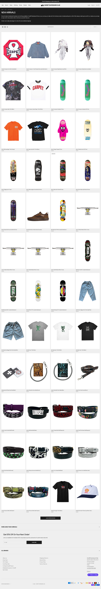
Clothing (16, 5)
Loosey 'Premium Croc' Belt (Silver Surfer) (83, 470)
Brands (25, 5)
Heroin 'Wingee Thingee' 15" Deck (56, 149)
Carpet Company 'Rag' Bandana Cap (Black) (83, 69)
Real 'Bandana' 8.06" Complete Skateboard (9, 309)
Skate (11, 5)
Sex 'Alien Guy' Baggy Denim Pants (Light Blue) (83, 309)
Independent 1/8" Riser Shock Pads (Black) (9, 390)
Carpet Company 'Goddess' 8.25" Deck (82, 109)
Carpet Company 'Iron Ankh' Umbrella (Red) (9, 69)
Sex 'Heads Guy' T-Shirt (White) (56, 350)
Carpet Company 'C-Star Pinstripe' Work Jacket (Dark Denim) (36, 69)
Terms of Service (43, 564)
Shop (5, 9)
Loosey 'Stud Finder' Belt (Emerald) (7, 470)
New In (6, 5)
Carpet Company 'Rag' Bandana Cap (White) (58, 69)
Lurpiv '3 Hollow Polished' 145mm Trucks (8, 269)
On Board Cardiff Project (8, 566)
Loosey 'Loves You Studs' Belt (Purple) (8, 430)
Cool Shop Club (6, 564)
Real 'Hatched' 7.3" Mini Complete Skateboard (58, 229)
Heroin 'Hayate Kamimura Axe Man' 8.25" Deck (9, 229)
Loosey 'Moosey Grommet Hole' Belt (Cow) (33, 470)
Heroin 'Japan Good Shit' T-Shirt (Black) (32, 149)
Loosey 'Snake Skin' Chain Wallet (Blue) (57, 390)
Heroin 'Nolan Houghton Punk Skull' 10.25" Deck (34, 189)
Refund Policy (43, 560)
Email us (88, 571)
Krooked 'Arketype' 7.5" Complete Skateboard (58, 309)
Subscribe (34, 542)
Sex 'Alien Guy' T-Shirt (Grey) (31, 350)
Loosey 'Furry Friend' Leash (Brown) (82, 390)
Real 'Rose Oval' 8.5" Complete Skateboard (83, 269)
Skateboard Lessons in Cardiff (9, 568)
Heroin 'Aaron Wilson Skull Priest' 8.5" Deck (83, 189)
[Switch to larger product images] (2, 27)
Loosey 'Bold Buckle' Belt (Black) (31, 430)
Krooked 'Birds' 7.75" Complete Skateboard (33, 309)
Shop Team (5, 560)
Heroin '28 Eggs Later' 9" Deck (6, 189)
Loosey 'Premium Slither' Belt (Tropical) (32, 510)
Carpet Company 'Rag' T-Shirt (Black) (8, 109)
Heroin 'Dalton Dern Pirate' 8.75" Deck (57, 189)
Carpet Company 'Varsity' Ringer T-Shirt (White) (34, 109)
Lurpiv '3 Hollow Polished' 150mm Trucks (82, 229)
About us (5, 558)
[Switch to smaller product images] (5, 27)
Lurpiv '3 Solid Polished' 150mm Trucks (32, 269)
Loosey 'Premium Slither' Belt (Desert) (8, 510)
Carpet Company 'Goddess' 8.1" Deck (57, 109)
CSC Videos (5, 562)
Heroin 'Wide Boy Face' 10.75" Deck (81, 149)
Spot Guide (5, 570)
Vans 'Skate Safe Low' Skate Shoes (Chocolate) (34, 229)
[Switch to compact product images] (7, 27)
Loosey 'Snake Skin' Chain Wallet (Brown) (33, 390)
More (29, 5)
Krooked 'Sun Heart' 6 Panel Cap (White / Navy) (84, 510)
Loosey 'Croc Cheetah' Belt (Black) (57, 470)
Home (2, 9)
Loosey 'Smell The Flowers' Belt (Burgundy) (83, 430)
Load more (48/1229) (50, 518)
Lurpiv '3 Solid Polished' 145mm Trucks (57, 269)
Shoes (20, 5)
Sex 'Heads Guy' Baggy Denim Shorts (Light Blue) (10, 350)
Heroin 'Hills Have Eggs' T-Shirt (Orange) (8, 149)
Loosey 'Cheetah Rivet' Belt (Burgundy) (57, 430)
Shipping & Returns (44, 558)
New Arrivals (10, 9)
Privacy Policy (43, 562)
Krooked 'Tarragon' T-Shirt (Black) (56, 510)
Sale (3, 5)
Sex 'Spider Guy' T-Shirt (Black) (81, 350)
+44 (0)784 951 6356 (91, 568)
